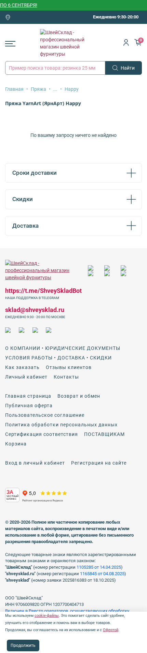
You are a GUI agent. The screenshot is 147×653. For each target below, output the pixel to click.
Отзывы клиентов (69, 367)
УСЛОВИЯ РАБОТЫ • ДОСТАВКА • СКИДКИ (58, 357)
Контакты (66, 377)
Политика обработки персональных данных (61, 424)
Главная (14, 89)
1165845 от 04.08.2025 (102, 573)
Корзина (16, 443)
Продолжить (23, 645)
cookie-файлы (47, 615)
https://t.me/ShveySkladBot (43, 290)
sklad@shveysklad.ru (34, 309)
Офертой (110, 630)
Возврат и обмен (78, 396)
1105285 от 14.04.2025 (99, 567)
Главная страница (28, 396)
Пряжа (38, 89)
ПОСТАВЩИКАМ (104, 434)
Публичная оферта (29, 405)
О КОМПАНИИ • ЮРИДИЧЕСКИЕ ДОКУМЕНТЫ (62, 348)
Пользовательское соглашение (44, 415)
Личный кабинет (26, 377)
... (55, 89)
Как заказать (22, 367)
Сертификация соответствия (41, 434)
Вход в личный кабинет (35, 463)
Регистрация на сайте (98, 463)
